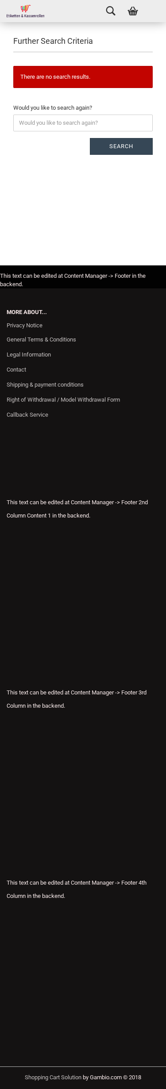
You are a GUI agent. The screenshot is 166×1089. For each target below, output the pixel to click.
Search (121, 146)
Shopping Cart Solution (53, 1077)
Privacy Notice (24, 325)
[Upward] (141, 1076)
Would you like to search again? (52, 107)
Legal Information (29, 354)
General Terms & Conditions (41, 339)
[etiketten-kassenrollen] (22, 11)
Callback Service (27, 414)
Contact (16, 369)
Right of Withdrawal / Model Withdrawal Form (63, 399)
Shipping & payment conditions (45, 384)
